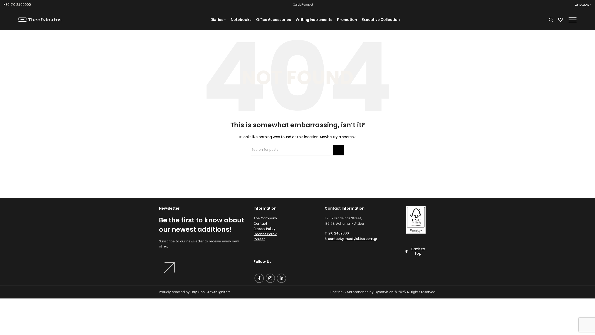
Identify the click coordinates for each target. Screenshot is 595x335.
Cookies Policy (265, 234)
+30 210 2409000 (17, 4)
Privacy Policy (264, 228)
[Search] (551, 19)
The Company (265, 218)
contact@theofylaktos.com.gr (352, 238)
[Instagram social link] (270, 278)
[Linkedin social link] (281, 278)
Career (259, 239)
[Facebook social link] (259, 278)
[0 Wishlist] (560, 19)
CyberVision (383, 292)
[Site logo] (39, 19)
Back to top (418, 251)
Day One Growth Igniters (210, 292)
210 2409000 (338, 233)
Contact (260, 223)
